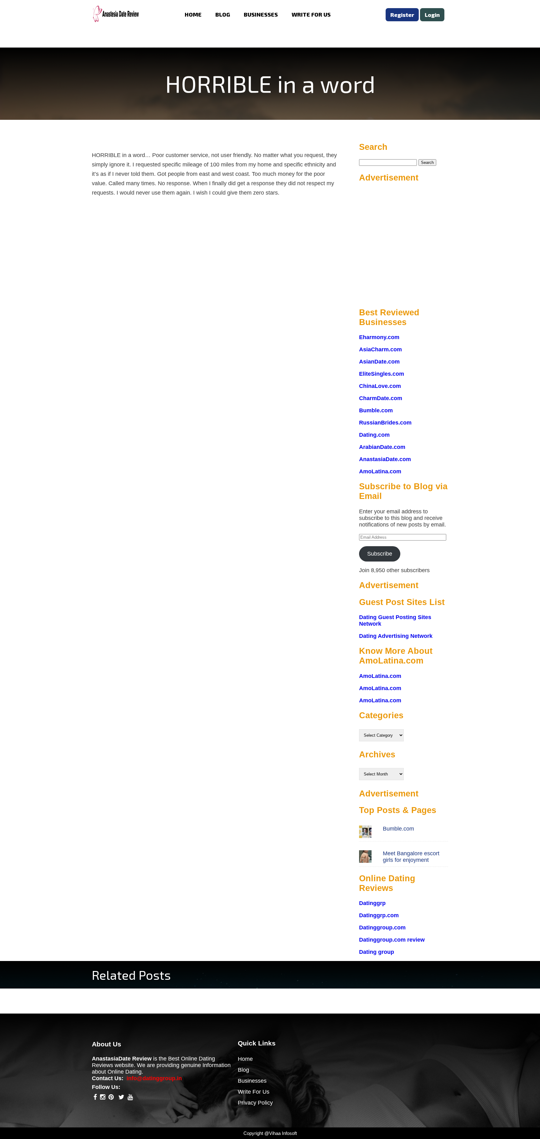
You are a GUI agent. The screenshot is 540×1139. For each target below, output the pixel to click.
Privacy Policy (255, 1103)
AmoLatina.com (380, 471)
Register (402, 14)
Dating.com (374, 435)
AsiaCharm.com (380, 349)
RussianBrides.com (385, 422)
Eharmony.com (379, 337)
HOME (193, 14)
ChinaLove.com (380, 386)
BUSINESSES (261, 14)
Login (432, 14)
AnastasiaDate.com (385, 459)
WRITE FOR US (311, 14)
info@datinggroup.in (154, 1078)
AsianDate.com (379, 361)
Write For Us (253, 1092)
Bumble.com (376, 410)
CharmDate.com (380, 398)
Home (245, 1059)
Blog (243, 1070)
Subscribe (379, 554)
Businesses (252, 1081)
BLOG (222, 14)
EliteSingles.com (381, 374)
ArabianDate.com (382, 447)
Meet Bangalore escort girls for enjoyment (411, 856)
